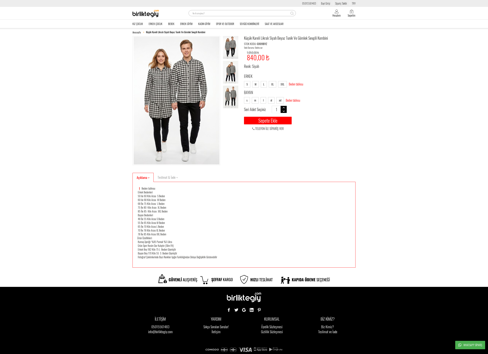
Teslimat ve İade (327, 331)
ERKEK (248, 76)
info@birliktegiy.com (160, 331)
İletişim (216, 331)
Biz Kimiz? (327, 326)
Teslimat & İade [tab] (167, 177)
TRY (354, 3)
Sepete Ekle (267, 120)
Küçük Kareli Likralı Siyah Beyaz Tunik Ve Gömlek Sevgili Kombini (175, 32)
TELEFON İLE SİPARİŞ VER (269, 128)
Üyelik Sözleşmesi (272, 326)
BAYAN (248, 92)
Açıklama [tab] (142, 177)
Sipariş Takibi (341, 3)
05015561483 (309, 3)
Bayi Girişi (325, 3)
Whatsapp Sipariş (472, 345)
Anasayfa (136, 32)
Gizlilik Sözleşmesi (272, 331)
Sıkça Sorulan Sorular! (216, 326)
